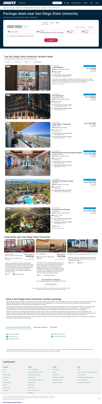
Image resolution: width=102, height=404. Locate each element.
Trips (91, 3)
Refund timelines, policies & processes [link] (85, 377)
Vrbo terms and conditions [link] (58, 377)
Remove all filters (37, 61)
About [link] (4, 369)
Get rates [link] (94, 254)
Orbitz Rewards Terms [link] (57, 379)
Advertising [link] (5, 390)
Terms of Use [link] (55, 374)
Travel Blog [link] (30, 392)
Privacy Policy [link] (56, 369)
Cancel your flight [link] (81, 374)
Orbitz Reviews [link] (31, 382)
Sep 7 (71, 32)
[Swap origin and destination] (36, 32)
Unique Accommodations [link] (33, 390)
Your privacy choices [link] (57, 382)
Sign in (97, 3)
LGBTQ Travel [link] (31, 387)
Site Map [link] (5, 385)
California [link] (38, 7)
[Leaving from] (21, 32)
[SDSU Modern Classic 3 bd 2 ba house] (82, 258)
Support (85, 3)
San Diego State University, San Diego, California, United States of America (52, 32)
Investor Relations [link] (7, 382)
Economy (90, 27)
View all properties (51, 284)
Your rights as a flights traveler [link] (84, 382)
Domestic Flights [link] (31, 377)
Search (51, 40)
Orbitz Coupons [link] (31, 385)
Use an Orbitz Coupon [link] (82, 379)
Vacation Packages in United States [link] (36, 379)
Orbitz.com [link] (5, 7)
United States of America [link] (28, 7)
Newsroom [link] (5, 379)
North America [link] (18, 7)
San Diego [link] (43, 7)
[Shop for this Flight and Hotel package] (74, 78)
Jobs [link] (4, 372)
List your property (76, 3)
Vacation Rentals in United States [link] (35, 372)
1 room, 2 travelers (80, 27)
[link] (28, 334)
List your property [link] (7, 374)
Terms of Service (17, 402)
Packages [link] (11, 7)
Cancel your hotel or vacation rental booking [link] (87, 372)
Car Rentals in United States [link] (34, 374)
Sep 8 (86, 32)
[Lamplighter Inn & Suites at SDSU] (19, 258)
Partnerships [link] (6, 377)
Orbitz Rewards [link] (6, 387)
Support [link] (79, 369)
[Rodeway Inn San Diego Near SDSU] (51, 258)
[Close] (99, 398)
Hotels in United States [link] (33, 369)
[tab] (45, 22)
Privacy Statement (8, 402)
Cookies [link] (54, 372)
